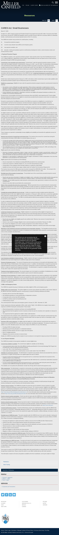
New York (3, 506)
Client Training (6, 464)
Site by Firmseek (29, 532)
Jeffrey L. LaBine (6, 478)
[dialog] (29, 244)
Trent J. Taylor (5, 480)
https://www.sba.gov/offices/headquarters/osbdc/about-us (14, 392)
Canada (24, 506)
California (25, 501)
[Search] (53, 2)
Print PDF (44, 20)
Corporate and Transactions (8, 486)
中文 (23, 5)
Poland (45, 501)
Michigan (3, 501)
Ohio (2, 504)
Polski (27, 5)
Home (2, 530)
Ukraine (45, 504)
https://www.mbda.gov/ (48, 405)
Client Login (34, 5)
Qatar (44, 503)
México (24, 504)
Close (45, 236)
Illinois (3, 503)
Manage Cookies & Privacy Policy (25, 530)
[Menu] (56, 2)
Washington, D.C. (26, 503)
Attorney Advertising (39, 530)
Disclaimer (14, 530)
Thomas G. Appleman (7, 477)
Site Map (47, 530)
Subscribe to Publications (8, 470)
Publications (6, 461)
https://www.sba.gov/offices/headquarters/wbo (15, 393)
